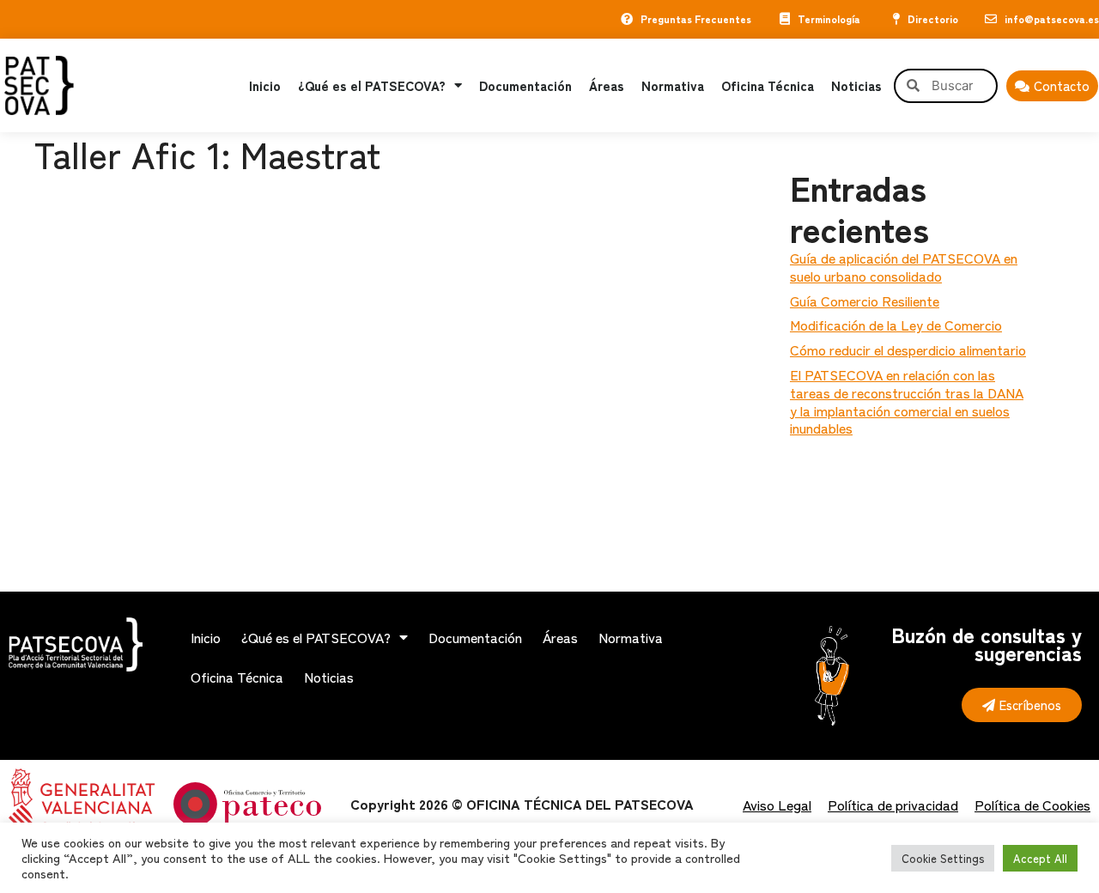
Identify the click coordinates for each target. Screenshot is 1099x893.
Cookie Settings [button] (943, 858)
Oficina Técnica (767, 85)
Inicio (265, 85)
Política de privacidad (893, 804)
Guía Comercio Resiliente (864, 300)
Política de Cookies (1032, 804)
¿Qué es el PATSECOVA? (372, 85)
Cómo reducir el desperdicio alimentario (908, 349)
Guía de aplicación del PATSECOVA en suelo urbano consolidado (903, 266)
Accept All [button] (1040, 858)
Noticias (856, 85)
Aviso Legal (777, 804)
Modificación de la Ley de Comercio (896, 324)
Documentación (525, 85)
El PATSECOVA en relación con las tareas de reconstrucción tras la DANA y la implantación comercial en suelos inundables (906, 401)
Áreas (606, 85)
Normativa (672, 85)
